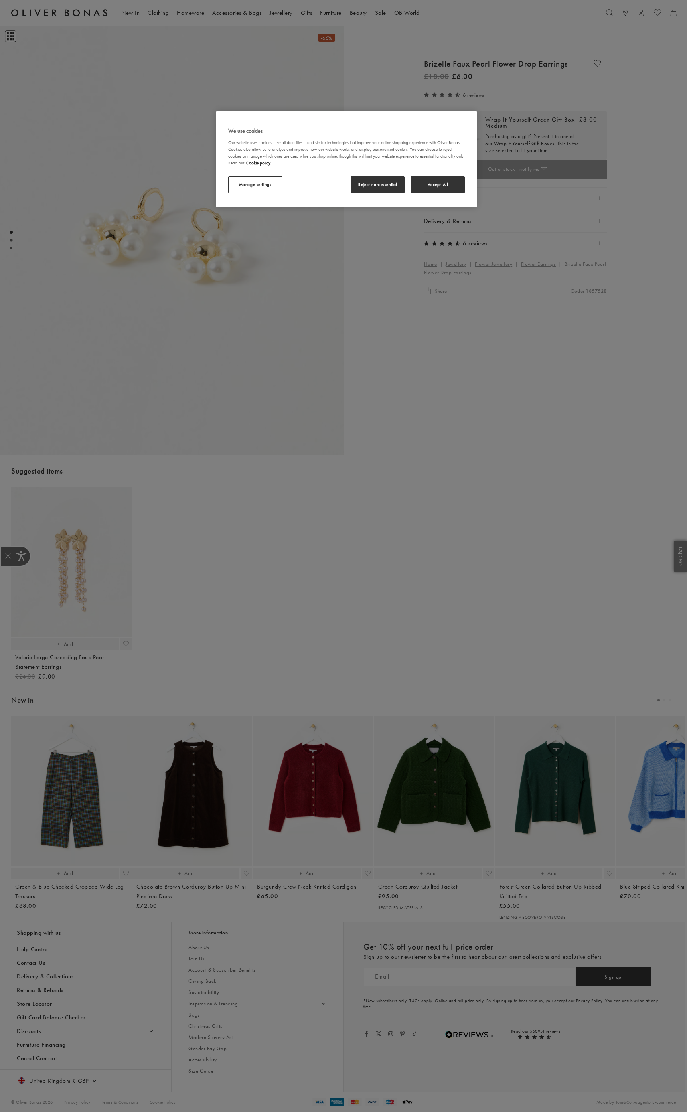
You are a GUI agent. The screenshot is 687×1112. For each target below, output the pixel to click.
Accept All (438, 184)
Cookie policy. (259, 163)
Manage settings (255, 184)
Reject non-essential (377, 184)
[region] (346, 159)
